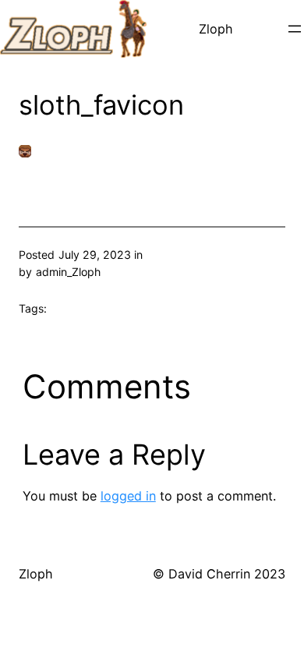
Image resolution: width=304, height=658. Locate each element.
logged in (128, 496)
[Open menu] (294, 28)
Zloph (216, 29)
